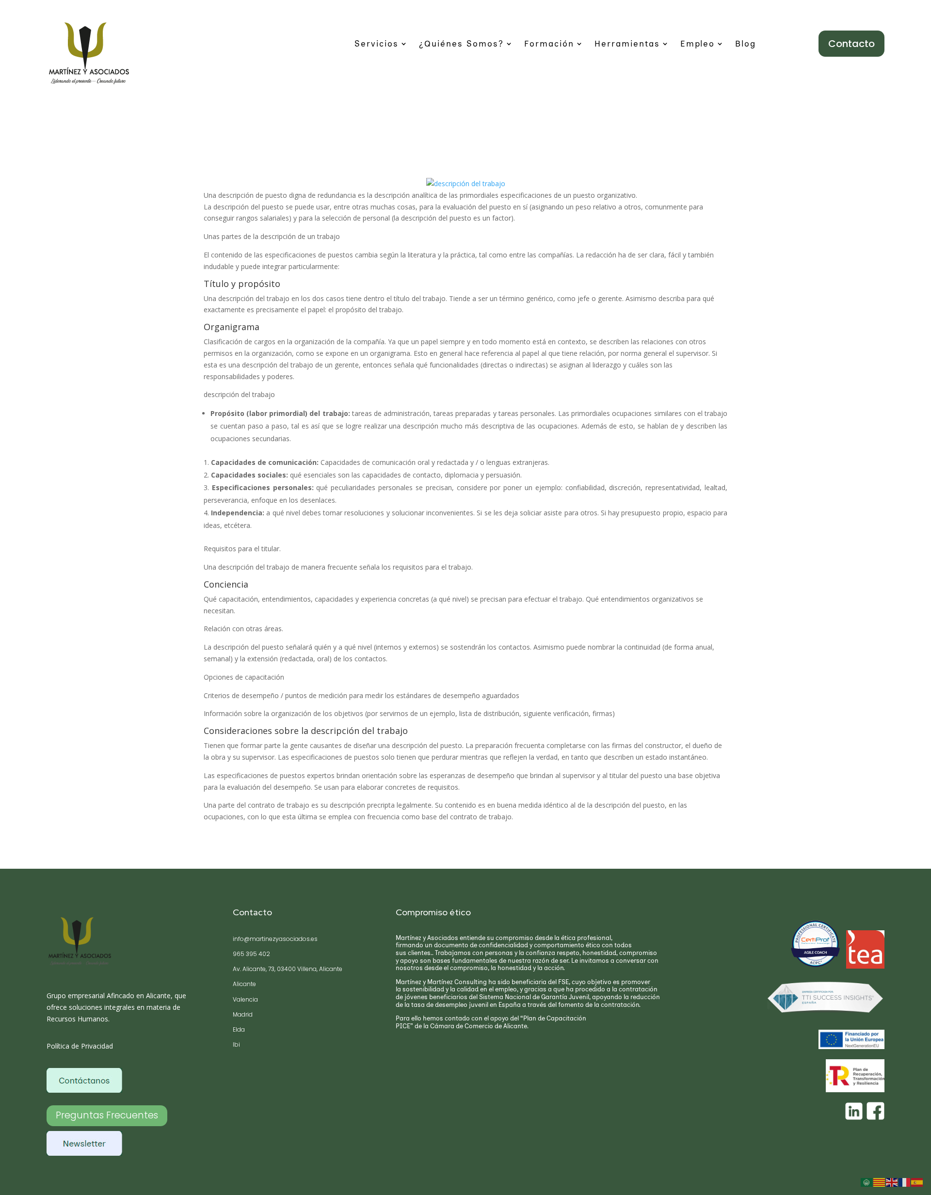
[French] (905, 1181)
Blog (745, 44)
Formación (549, 44)
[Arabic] (867, 1181)
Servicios (376, 44)
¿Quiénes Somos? (461, 44)
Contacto (851, 43)
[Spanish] (917, 1181)
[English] (892, 1181)
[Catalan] (879, 1181)
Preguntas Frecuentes (107, 1115)
